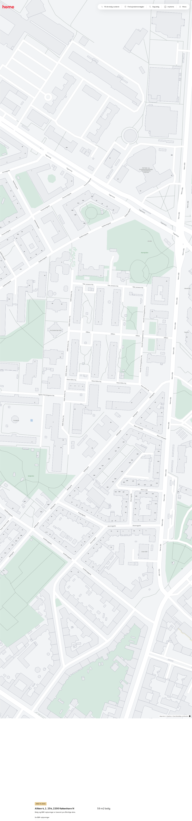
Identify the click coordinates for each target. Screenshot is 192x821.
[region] (96, 359)
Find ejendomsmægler (136, 7)
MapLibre (162, 716)
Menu (184, 7)
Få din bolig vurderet (111, 7)
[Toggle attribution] (190, 716)
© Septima (168, 716)
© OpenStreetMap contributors (180, 716)
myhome (171, 7)
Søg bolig (155, 7)
